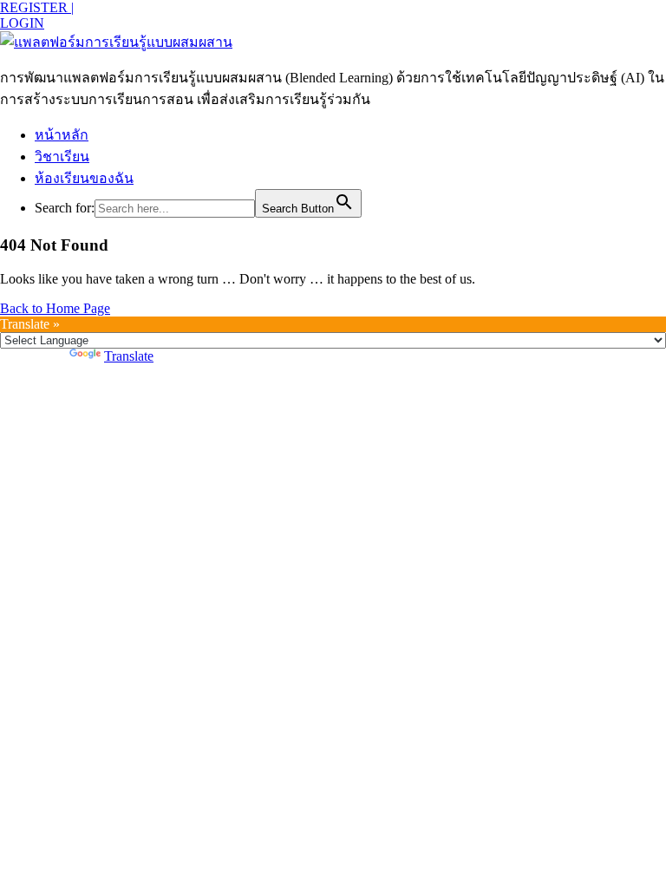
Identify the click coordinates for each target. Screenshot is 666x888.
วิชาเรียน (62, 156)
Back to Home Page (55, 308)
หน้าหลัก (61, 134)
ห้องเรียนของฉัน (84, 178)
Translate (128, 356)
